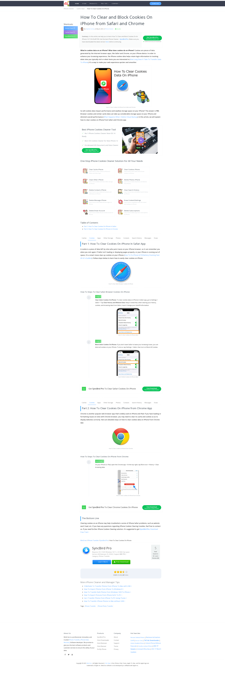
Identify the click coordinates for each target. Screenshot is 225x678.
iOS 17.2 (122, 554)
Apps (99, 238)
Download (155, 3)
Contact (116, 640)
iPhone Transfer (93, 540)
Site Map (107, 663)
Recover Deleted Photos (137, 637)
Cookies (92, 238)
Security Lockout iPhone (145, 646)
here (107, 42)
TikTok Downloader (151, 640)
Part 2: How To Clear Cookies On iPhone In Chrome (101, 229)
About (116, 637)
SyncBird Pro (69, 36)
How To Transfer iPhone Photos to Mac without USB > (104, 601)
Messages (147, 238)
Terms (116, 646)
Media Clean (69, 28)
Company (115, 3)
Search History (137, 238)
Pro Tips (104, 3)
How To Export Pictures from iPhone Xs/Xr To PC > (103, 595)
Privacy (116, 649)
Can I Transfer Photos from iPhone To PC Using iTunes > (105, 598)
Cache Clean (81, 9)
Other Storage (108, 238)
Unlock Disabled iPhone (137, 643)
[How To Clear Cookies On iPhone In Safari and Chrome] (141, 140)
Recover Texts (139, 640)
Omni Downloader (103, 640)
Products (93, 3)
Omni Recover (101, 646)
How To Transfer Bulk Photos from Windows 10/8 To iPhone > (107, 592)
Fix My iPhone (101, 649)
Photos (118, 238)
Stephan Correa (90, 29)
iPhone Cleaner (69, 9)
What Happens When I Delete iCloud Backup (120, 117)
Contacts (126, 238)
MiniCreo (83, 540)
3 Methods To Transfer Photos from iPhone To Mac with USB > (108, 586)
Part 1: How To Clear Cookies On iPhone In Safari (100, 226)
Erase (156, 238)
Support (116, 643)
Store (84, 3)
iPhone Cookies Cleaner (103, 160)
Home (77, 3)
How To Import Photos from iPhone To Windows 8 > (104, 589)
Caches (84, 238)
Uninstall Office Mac (143, 649)
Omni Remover (102, 643)
